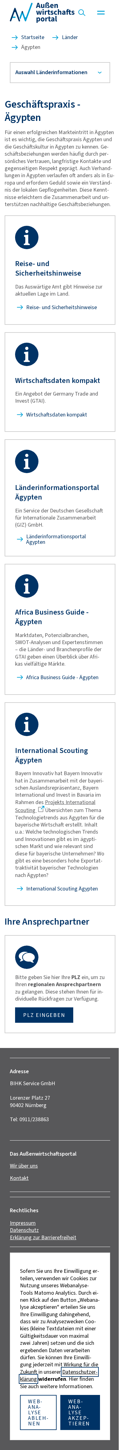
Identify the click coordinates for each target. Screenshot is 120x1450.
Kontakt (19, 1199)
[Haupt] (101, 12)
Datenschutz (24, 1252)
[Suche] (82, 13)
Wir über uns (24, 1187)
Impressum (23, 1244)
